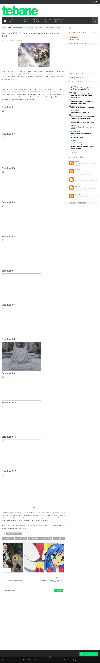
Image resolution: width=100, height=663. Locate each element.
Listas (26, 20)
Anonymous (78, 194)
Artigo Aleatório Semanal (15, 27)
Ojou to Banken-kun (76, 142)
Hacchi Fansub (75, 121)
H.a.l (76, 178)
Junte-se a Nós (59, 20)
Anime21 (73, 115)
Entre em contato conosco (89, 654)
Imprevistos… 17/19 (77, 137)
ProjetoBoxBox (80, 169)
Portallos (73, 86)
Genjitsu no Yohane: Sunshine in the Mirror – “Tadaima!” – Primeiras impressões (83, 117)
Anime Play (78, 186)
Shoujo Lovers (75, 125)
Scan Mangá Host (76, 136)
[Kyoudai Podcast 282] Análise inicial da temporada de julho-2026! (82, 102)
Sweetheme (95, 660)
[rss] (96, 2)
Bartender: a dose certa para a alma (81, 133)
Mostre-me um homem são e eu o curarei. (83, 107)
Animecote (74, 92)
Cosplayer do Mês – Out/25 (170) (80, 112)
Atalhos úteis (15, 20)
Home (4, 27)
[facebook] (93, 2)
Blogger (75, 660)
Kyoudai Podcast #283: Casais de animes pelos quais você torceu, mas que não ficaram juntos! (82, 95)
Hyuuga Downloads (76, 145)
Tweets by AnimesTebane (76, 77)
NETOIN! (73, 100)
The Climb (74, 152)
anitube (77, 161)
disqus (58, 590)
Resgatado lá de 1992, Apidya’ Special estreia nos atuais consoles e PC (81, 88)
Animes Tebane (23, 660)
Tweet (9, 538)
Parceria (47, 20)
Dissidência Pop (75, 131)
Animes (36, 20)
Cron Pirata (74, 140)
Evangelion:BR (75, 110)
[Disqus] (34, 618)
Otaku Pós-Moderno (77, 106)
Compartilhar (21, 538)
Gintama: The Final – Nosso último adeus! (82, 122)
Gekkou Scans (75, 151)
